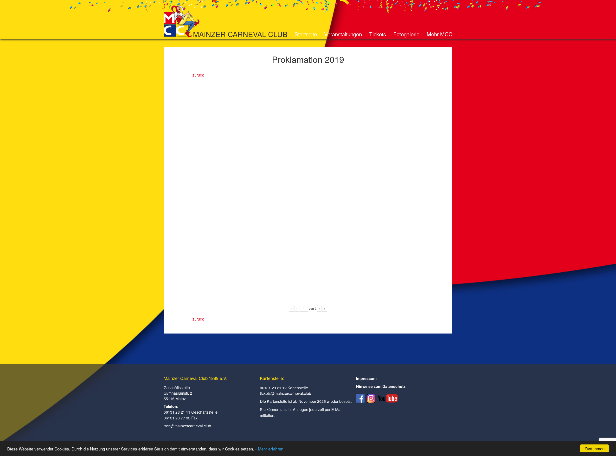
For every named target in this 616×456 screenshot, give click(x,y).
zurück (198, 75)
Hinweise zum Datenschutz (380, 386)
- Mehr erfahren (269, 449)
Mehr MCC (439, 34)
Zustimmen (594, 448)
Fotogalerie (406, 34)
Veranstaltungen (343, 34)
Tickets (377, 34)
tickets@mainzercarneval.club (285, 393)
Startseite (306, 34)
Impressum (366, 378)
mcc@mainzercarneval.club (187, 426)
